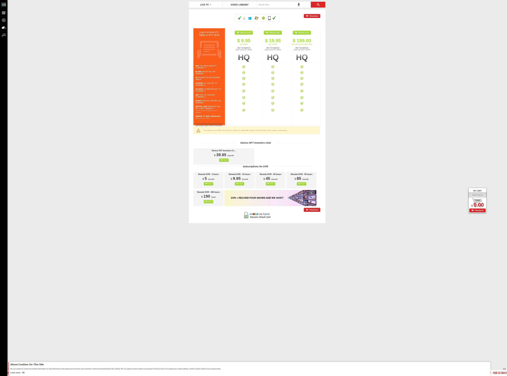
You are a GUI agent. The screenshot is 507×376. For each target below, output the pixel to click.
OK (23, 373)
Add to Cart (245, 33)
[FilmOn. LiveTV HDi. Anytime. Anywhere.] (3, 4)
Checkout (313, 16)
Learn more (15, 373)
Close (504, 369)
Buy (225, 160)
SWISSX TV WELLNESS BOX (207, 116)
